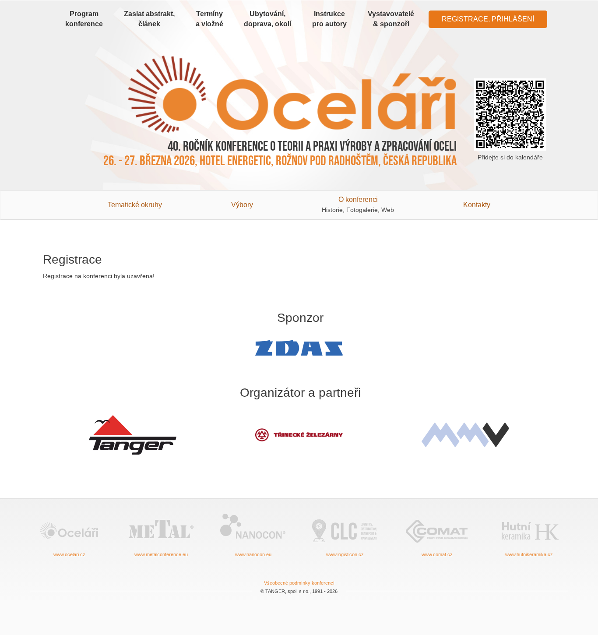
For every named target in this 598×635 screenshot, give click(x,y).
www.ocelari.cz (69, 554)
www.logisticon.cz (345, 554)
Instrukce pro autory (329, 19)
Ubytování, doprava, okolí (267, 19)
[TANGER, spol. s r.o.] (132, 435)
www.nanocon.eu (253, 554)
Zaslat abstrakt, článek (149, 19)
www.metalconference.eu (161, 554)
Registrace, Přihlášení (488, 19)
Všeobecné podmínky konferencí (299, 583)
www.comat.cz (437, 554)
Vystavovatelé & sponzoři (391, 19)
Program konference (84, 19)
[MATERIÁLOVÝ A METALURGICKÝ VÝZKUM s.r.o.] (465, 435)
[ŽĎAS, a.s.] (299, 348)
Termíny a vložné (209, 19)
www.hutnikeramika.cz (529, 554)
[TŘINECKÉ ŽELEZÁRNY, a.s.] (299, 435)
